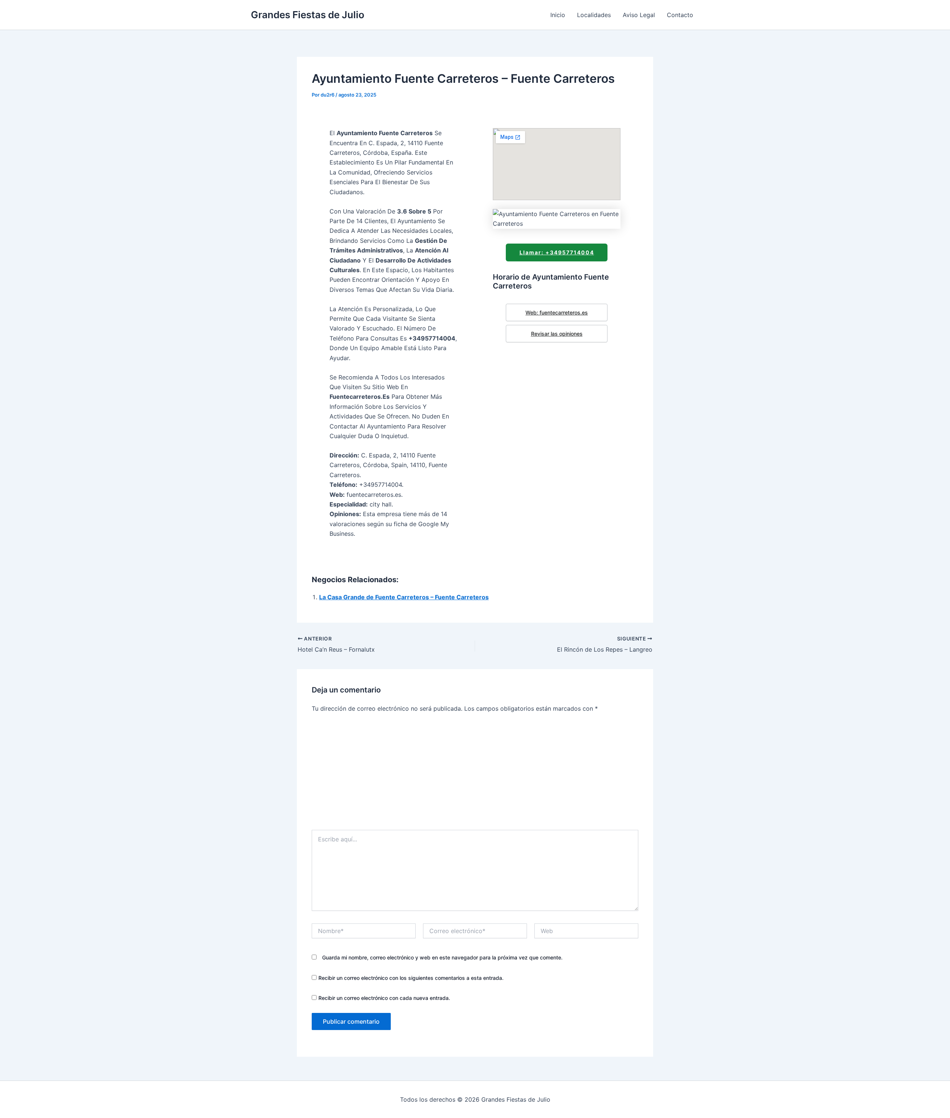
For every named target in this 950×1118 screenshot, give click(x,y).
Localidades (594, 15)
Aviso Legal (639, 15)
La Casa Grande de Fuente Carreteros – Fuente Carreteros (404, 597)
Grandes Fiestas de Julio (307, 14)
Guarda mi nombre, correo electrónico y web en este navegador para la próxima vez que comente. (442, 957)
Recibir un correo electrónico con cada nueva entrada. (384, 998)
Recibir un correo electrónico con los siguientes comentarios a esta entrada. (411, 978)
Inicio (557, 15)
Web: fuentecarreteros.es (556, 312)
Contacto (680, 15)
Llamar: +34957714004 (557, 252)
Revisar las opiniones (557, 333)
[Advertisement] (475, 774)
